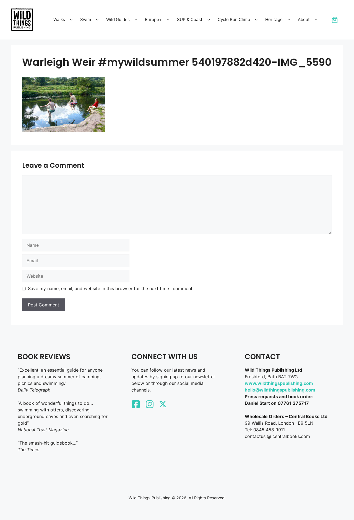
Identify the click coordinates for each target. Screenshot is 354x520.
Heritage (274, 19)
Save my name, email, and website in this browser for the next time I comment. (111, 288)
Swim (85, 19)
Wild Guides (118, 19)
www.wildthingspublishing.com (279, 383)
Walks (59, 19)
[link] (334, 20)
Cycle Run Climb (234, 19)
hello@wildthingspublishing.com (280, 390)
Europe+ (153, 19)
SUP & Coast (189, 19)
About (304, 19)
